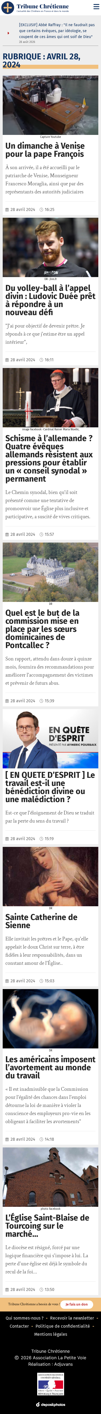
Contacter (19, 1326)
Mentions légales (50, 1334)
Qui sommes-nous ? (24, 1318)
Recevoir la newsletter (72, 1318)
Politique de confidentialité (63, 1326)
